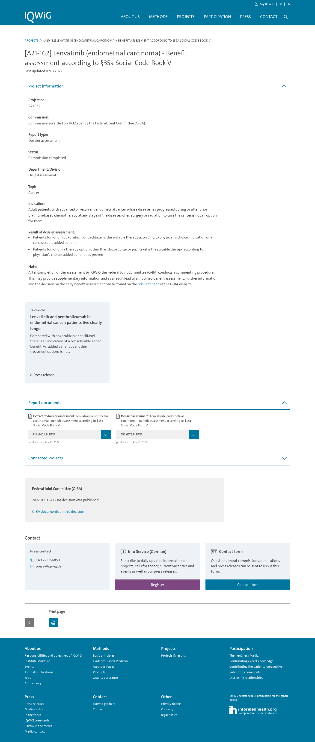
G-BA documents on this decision (58, 511)
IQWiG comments (37, 720)
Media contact (35, 731)
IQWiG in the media (38, 726)
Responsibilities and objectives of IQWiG (53, 655)
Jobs (28, 678)
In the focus (33, 715)
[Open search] (285, 16)
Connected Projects (45, 458)
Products (99, 672)
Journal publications (39, 672)
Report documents (45, 402)
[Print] (53, 622)
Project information (46, 86)
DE (280, 4)
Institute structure (37, 661)
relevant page (148, 284)
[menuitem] (130, 16)
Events (29, 666)
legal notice (169, 715)
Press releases (34, 704)
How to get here (104, 704)
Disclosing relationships (246, 678)
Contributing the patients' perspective (255, 666)
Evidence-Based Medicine (111, 661)
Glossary (167, 709)
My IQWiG (267, 4)
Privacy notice (171, 704)
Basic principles (104, 655)
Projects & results (173, 655)
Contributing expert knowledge (251, 661)
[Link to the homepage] (38, 17)
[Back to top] (285, 641)
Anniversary (33, 683)
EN (288, 4)
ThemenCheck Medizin (245, 655)
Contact (98, 709)
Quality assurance (105, 678)
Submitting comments (245, 672)
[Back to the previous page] (29, 622)
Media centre (34, 709)
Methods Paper (103, 666)
